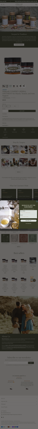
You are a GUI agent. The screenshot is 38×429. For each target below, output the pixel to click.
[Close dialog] (37, 201)
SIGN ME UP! (28, 220)
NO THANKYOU (28, 223)
